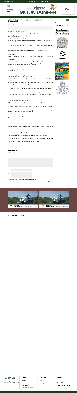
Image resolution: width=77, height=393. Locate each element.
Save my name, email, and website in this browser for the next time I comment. (23, 179)
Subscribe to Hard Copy (44, 1)
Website (9, 176)
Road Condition (22, 315)
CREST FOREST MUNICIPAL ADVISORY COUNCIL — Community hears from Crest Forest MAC (36, 364)
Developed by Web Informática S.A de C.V (65, 391)
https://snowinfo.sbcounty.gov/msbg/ (39, 50)
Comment (10, 157)
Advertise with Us (32, 1)
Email (9, 173)
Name (9, 169)
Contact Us (37, 1)
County (14, 24)
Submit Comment (50, 181)
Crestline (21, 368)
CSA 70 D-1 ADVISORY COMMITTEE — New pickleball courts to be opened (37, 259)
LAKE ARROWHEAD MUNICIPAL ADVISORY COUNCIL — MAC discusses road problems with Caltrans (35, 312)
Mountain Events (28, 368)
